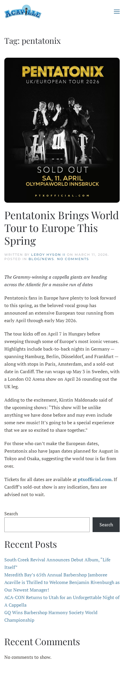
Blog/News (41, 259)
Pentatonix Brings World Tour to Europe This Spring (61, 227)
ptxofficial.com (95, 479)
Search (11, 513)
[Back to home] (23, 11)
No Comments (73, 259)
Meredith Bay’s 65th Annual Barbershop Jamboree (55, 575)
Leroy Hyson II (48, 255)
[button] (117, 11)
